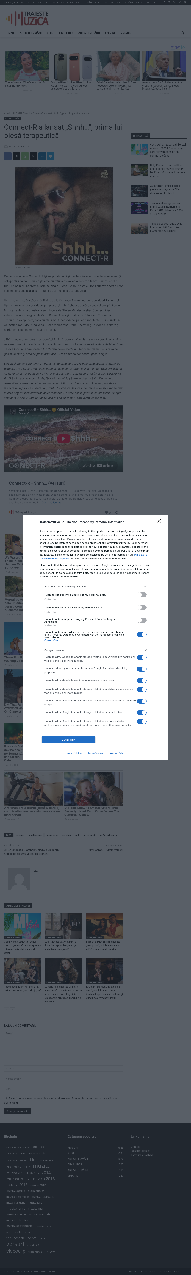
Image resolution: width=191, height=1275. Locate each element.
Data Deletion (74, 752)
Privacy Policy (117, 752)
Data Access (95, 752)
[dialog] (95, 637)
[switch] (142, 594)
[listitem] (95, 586)
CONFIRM (69, 739)
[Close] (160, 522)
